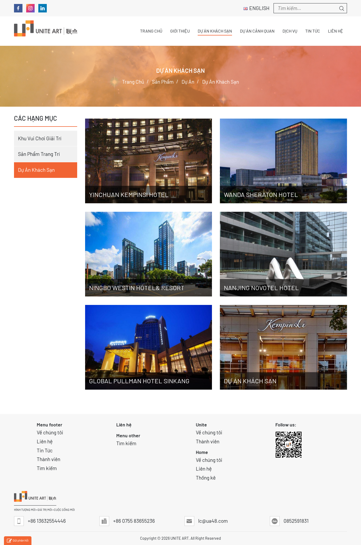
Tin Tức (45, 450)
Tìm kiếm (47, 468)
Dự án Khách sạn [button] (215, 30)
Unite (201, 424)
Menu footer (49, 424)
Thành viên (48, 459)
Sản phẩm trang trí (39, 154)
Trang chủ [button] (151, 30)
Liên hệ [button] (335, 30)
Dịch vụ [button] (290, 30)
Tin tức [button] (312, 30)
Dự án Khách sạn (36, 170)
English (259, 8)
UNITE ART (179, 538)
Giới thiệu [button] (180, 30)
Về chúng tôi (50, 432)
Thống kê (206, 478)
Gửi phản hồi (21, 540)
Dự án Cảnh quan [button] (257, 30)
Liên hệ (45, 441)
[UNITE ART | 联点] (45, 31)
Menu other (128, 435)
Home (202, 452)
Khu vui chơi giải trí (39, 138)
